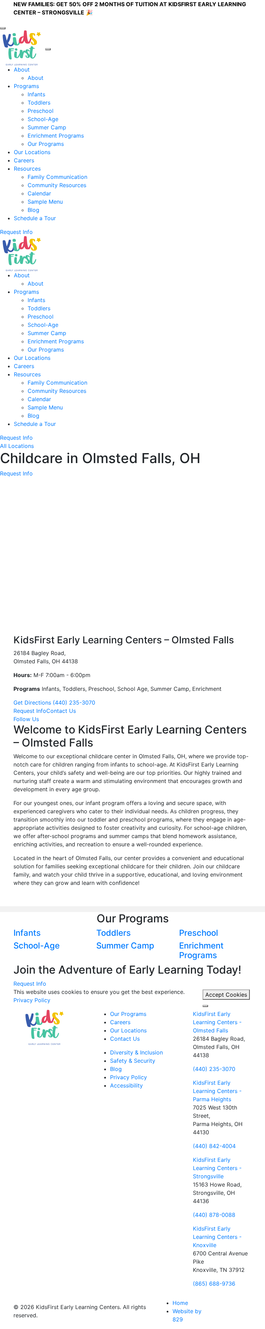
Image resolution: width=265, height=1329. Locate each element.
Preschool (40, 110)
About (35, 77)
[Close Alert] (3, 28)
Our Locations (32, 152)
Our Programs (46, 143)
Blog (33, 209)
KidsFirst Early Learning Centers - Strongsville (217, 1168)
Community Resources (57, 185)
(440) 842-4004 (214, 1146)
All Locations (17, 445)
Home (180, 1302)
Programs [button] (26, 86)
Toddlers (39, 102)
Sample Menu (45, 201)
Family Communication (57, 176)
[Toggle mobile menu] (48, 49)
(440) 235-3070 (74, 702)
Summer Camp (47, 127)
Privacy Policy (31, 1000)
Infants (36, 94)
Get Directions (33, 702)
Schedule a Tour (35, 218)
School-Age (43, 119)
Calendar (39, 193)
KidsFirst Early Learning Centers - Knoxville (217, 1236)
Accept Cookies (226, 994)
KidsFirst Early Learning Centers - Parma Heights (217, 1091)
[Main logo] (44, 1026)
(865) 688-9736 (214, 1283)
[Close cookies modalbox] (205, 1006)
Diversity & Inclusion (136, 1052)
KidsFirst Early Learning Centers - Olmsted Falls (217, 1022)
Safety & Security (132, 1060)
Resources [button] (27, 168)
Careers (24, 160)
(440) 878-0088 (214, 1214)
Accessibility (126, 1085)
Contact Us (125, 1038)
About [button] (22, 69)
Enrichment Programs (56, 135)
